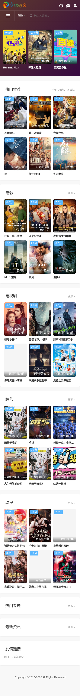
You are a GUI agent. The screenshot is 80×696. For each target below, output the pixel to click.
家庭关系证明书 (38, 380)
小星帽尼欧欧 (61, 546)
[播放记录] (61, 5)
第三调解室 (35, 133)
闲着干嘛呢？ (36, 483)
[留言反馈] (68, 5)
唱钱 (31, 442)
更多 (71, 193)
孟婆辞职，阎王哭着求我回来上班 (23, 586)
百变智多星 (40, 67)
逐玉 (6, 174)
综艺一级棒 (59, 483)
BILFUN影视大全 (14, 657)
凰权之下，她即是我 (40, 339)
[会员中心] (75, 5)
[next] (75, 49)
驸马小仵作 (10, 339)
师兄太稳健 (15, 67)
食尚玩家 (65, 67)
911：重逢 (10, 277)
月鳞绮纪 (9, 133)
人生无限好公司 (13, 483)
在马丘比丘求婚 (13, 236)
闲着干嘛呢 (10, 442)
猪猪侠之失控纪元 (14, 546)
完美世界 (58, 133)
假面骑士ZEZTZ (62, 586)
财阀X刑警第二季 (63, 339)
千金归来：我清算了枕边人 (44, 546)
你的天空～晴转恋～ (15, 380)
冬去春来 (58, 174)
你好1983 (34, 174)
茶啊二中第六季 (38, 586)
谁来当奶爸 (35, 236)
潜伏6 (56, 277)
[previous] (5, 49)
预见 (31, 277)
